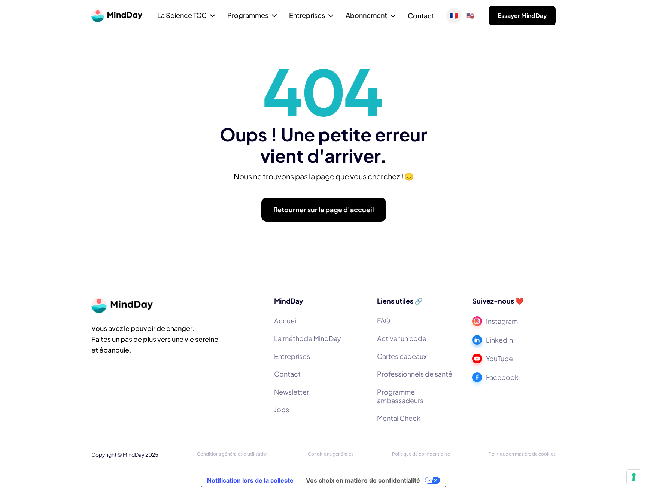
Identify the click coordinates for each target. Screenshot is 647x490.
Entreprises (292, 356)
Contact (421, 15)
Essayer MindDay (522, 15)
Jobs (281, 409)
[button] (186, 16)
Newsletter (291, 391)
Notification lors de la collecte (250, 480)
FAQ (384, 320)
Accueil (286, 320)
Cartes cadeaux (402, 356)
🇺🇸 (470, 15)
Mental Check (398, 418)
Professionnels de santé (414, 373)
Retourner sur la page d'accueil (323, 209)
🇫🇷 (454, 15)
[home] (116, 15)
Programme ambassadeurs (400, 396)
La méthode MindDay (307, 338)
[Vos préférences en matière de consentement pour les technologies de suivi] (634, 477)
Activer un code (401, 338)
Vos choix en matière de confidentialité (363, 480)
